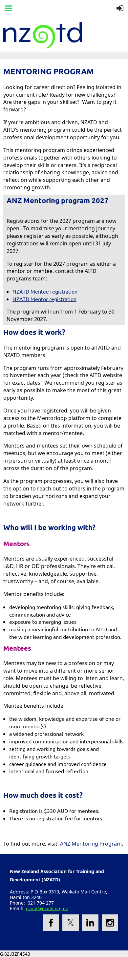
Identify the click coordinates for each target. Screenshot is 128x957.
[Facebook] (51, 922)
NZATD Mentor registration (44, 299)
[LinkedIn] (90, 922)
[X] (70, 922)
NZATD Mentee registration (44, 291)
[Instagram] (110, 922)
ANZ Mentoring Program (91, 843)
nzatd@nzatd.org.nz (47, 908)
